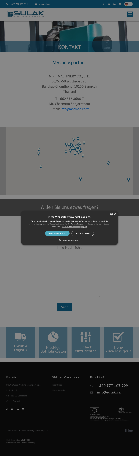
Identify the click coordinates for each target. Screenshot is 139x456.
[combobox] (111, 214)
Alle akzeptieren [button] (57, 233)
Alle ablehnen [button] (83, 233)
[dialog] (69, 228)
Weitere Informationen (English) (74, 226)
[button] (69, 240)
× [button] (115, 214)
